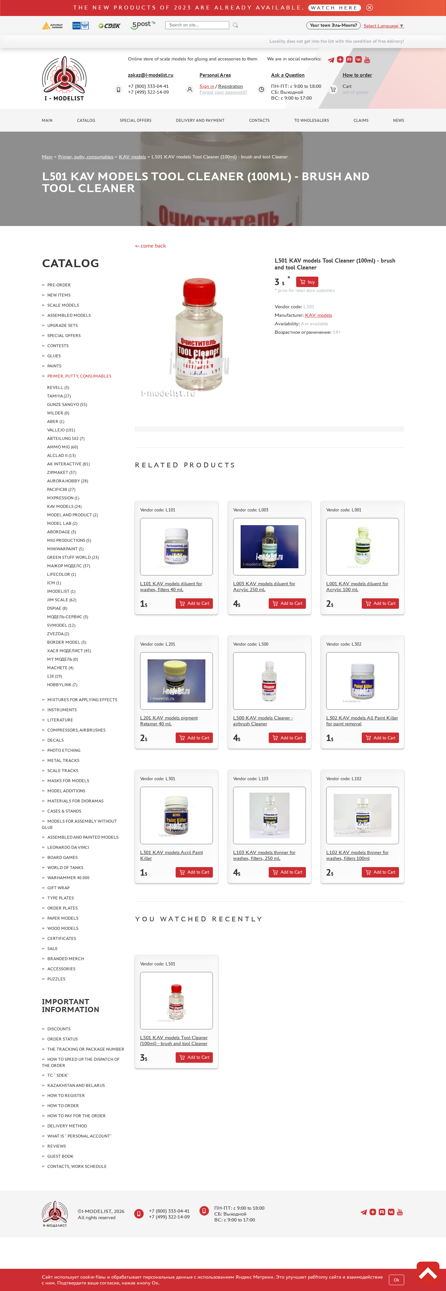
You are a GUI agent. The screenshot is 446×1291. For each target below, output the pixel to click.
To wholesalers (311, 120)
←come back (150, 245)
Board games (62, 857)
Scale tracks (62, 770)
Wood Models (62, 928)
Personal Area (215, 75)
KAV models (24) (64, 506)
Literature (60, 720)
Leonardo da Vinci (68, 847)
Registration (230, 86)
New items (59, 295)
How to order (357, 75)
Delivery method (67, 1125)
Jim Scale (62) (61, 599)
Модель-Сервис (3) (67, 616)
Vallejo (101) (61, 430)
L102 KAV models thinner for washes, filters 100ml (357, 855)
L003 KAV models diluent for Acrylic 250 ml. (264, 586)
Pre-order (59, 284)
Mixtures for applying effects (82, 699)
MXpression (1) (63, 497)
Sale (52, 948)
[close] (367, 8)
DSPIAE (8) (57, 608)
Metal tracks (63, 760)
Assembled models (69, 315)
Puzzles (56, 978)
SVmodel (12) (61, 625)
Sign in (206, 86)
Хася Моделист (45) (69, 650)
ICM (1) (54, 582)
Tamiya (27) (59, 396)
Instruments (62, 709)
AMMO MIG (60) (62, 446)
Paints (54, 365)
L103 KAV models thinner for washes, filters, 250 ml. (264, 855)
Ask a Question (288, 75)
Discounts (59, 1028)
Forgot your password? (223, 92)
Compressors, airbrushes (76, 730)
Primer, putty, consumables (85, 156)
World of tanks (65, 867)
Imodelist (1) (61, 591)
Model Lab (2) (62, 523)
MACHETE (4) (60, 667)
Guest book (60, 1156)
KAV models (132, 156)
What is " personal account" (79, 1136)
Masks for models (68, 780)
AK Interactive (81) (68, 463)
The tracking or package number (85, 1049)
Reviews (56, 1146)
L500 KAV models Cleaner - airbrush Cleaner (263, 720)
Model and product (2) (72, 514)
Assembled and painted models (83, 837)
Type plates (60, 898)
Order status (62, 1039)
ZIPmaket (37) (61, 472)
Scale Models (63, 305)
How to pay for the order (76, 1115)
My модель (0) (62, 659)
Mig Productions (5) (69, 540)
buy (311, 282)
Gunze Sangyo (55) (67, 404)
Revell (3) (58, 387)
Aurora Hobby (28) (67, 480)
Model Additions (66, 790)
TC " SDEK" (58, 1075)
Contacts (259, 120)
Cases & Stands (64, 811)
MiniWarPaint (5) (65, 548)
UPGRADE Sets (62, 325)
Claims (361, 120)
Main (47, 120)
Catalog (86, 120)
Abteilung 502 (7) (66, 438)
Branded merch (65, 958)
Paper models (62, 918)
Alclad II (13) (61, 455)
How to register (66, 1095)
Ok (396, 1280)
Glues (54, 355)
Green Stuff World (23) (73, 557)
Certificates (61, 938)
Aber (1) (55, 421)
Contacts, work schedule (77, 1166)
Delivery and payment (200, 120)
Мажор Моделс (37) (68, 565)
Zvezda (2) (58, 633)
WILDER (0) (58, 413)
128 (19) (54, 676)
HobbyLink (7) (62, 684)
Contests (58, 345)
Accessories (61, 968)
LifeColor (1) (61, 574)
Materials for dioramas (75, 801)
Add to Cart (198, 603)
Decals (55, 740)
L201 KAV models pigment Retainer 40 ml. (169, 720)
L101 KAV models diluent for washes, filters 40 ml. (171, 586)
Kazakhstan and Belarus (76, 1085)
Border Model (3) (66, 642)
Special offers (135, 120)
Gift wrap (58, 887)
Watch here (334, 7)
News (398, 120)
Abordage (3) (61, 531)
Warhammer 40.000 (68, 877)
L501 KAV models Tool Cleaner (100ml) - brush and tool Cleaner (174, 1040)
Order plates (62, 908)
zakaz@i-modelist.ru (150, 75)
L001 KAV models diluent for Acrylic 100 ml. (357, 586)
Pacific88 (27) (61, 489)
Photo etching (63, 750)
